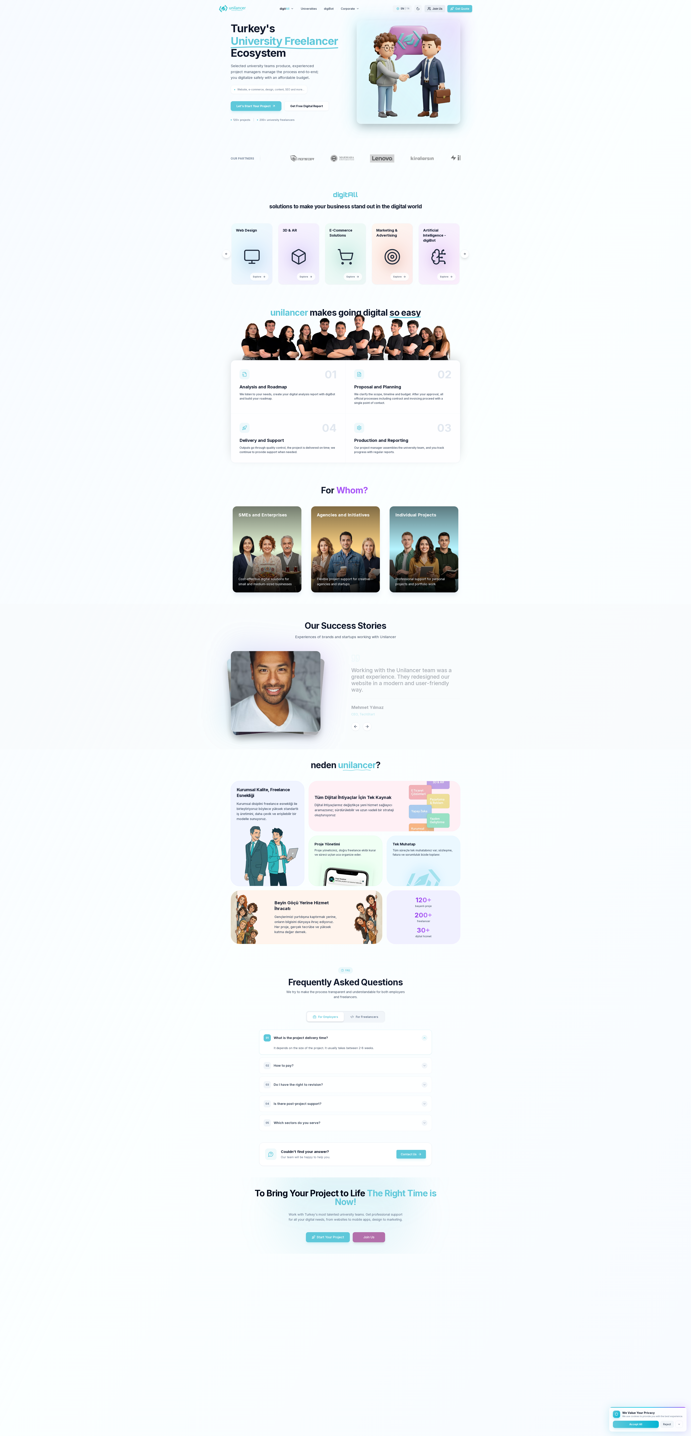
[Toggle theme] (418, 8)
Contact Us (409, 1154)
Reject (667, 1424)
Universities (309, 8)
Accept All (635, 1424)
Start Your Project (330, 1237)
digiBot (329, 8)
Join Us (368, 1237)
